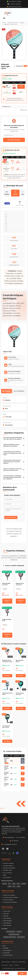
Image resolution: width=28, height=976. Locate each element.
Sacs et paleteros (7, 872)
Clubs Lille (5, 916)
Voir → (21, 92)
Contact (11, 965)
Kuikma (9, 886)
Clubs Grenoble (7, 925)
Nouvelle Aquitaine (11, 931)
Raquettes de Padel (13, 22)
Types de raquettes (8, 899)
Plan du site (4, 965)
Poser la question (10, 517)
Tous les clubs (6, 911)
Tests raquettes (7, 950)
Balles (4, 875)
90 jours (15, 193)
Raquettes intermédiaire (9, 868)
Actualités (5, 948)
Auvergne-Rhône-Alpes (14, 934)
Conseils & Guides (7, 955)
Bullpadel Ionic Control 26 (6, 779)
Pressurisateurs (7, 877)
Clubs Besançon (7, 923)
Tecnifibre (23, 883)
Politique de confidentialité (18, 961)
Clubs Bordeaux (7, 918)
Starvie (18, 886)
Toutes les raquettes (8, 863)
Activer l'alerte (14, 140)
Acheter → (21, 86)
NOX (9, 883)
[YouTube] (7, 848)
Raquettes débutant (8, 865)
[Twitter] (3, 848)
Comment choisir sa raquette (10, 897)
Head (18, 883)
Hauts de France (20, 937)
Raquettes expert (7, 870)
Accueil (4, 22)
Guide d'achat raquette (9, 895)
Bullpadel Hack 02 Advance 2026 (6, 767)
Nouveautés (6, 952)
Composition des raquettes (10, 902)
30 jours (6, 193)
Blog (4, 945)
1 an (23, 193)
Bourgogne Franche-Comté (9, 937)
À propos (17, 965)
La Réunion (19, 931)
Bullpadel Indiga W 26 (6, 785)
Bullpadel (22, 22)
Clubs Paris (6, 913)
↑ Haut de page (23, 760)
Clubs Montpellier (7, 920)
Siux (14, 886)
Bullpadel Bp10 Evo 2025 (6, 773)
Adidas (13, 883)
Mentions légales (6, 961)
